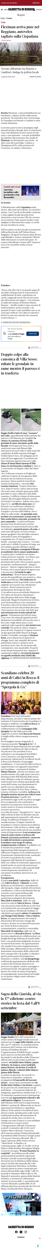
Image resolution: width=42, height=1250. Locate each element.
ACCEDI (39, 10)
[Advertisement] (18, 96)
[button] (21, 1204)
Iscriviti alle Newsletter (9, 3)
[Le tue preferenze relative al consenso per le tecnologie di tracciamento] (38, 1246)
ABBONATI (36, 3)
